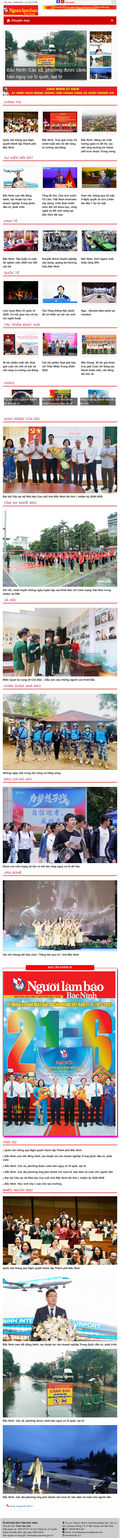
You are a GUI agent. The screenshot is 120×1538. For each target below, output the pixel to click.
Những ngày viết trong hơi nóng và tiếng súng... (33, 773)
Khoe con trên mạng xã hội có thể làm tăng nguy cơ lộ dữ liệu (41, 866)
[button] (19, 1506)
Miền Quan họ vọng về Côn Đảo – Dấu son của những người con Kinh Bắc (49, 679)
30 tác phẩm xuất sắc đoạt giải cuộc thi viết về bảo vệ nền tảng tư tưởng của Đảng (20, 366)
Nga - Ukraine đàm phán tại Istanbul (98, 312)
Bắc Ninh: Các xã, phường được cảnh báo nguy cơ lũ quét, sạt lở (45, 1166)
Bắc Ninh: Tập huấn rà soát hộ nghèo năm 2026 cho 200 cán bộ (20, 262)
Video (9, 383)
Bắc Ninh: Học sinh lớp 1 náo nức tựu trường (33, 1183)
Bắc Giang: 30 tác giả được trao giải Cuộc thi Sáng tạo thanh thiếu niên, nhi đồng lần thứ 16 (98, 368)
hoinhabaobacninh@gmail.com (87, 1532)
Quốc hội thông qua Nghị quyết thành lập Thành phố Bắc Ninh (19, 144)
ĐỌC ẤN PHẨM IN (60, 967)
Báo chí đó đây (18, 779)
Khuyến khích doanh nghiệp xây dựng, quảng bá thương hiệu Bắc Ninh (59, 262)
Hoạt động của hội (22, 419)
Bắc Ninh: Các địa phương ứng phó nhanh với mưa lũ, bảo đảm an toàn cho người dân (58, 1171)
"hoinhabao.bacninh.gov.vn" (40, 1535)
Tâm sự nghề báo (20, 502)
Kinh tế (11, 221)
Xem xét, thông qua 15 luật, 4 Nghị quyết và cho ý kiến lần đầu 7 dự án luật (98, 199)
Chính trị (12, 102)
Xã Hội (10, 600)
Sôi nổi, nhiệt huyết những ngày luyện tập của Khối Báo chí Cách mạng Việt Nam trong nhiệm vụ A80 (57, 592)
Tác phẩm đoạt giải (22, 324)
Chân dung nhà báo (22, 686)
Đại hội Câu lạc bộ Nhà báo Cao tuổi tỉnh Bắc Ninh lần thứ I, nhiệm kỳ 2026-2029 (52, 496)
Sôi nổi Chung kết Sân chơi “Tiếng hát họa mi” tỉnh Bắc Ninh (41, 954)
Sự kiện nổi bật (18, 157)
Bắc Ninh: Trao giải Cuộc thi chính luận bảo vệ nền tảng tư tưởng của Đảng (59, 144)
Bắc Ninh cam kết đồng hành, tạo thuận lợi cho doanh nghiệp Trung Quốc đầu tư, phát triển (19, 201)
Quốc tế (11, 273)
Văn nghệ (13, 872)
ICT (79, 1535)
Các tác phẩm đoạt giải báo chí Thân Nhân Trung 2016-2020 (59, 366)
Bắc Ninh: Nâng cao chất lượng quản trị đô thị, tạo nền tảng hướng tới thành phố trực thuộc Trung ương (98, 146)
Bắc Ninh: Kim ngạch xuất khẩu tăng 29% (97, 260)
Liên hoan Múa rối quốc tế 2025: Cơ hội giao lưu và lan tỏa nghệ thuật (20, 314)
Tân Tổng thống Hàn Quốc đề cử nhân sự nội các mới (58, 312)
